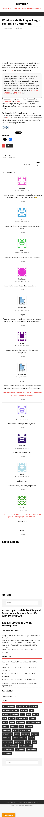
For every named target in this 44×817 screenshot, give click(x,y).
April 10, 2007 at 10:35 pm (22, 448)
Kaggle (32, 718)
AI (3, 706)
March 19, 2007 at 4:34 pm (22, 310)
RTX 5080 (7, 93)
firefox (24, 710)
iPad (4, 718)
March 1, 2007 (8, 28)
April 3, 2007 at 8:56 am (22, 377)
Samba (17, 734)
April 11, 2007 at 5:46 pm (22, 476)
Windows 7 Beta (26, 746)
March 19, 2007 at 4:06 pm (22, 281)
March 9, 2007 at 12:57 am (22, 190)
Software (6, 738)
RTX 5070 (17, 93)
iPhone (11, 718)
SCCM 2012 (25, 734)
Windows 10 (31, 750)
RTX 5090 (34, 90)
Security (35, 734)
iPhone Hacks (22, 718)
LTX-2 (12, 722)
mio (21, 726)
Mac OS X (14, 726)
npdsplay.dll (6, 101)
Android (10, 706)
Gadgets (15, 714)
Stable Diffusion (19, 738)
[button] (41, 14)
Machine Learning (33, 722)
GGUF (22, 714)
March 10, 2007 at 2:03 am (22, 222)
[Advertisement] (22, 47)
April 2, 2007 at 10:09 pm (22, 346)
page (12, 70)
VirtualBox (19, 742)
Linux (5, 722)
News (15, 730)
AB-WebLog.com (28, 805)
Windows (13, 746)
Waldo (22, 445)
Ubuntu (31, 738)
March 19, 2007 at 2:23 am (22, 253)
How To (35, 714)
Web (34, 742)
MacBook (20, 722)
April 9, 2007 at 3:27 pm (22, 419)
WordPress (7, 754)
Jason (22, 343)
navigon (29, 726)
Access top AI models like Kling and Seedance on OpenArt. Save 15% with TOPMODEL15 (21, 613)
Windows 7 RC (8, 750)
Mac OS (5, 726)
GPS (28, 714)
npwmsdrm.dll (20, 101)
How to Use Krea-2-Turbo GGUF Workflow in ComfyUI (21, 640)
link (7, 118)
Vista (9, 146)
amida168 (18, 28)
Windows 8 (20, 750)
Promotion (7, 734)
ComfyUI (34, 706)
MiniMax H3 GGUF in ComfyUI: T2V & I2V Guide (18, 643)
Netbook (6, 730)
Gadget (6, 714)
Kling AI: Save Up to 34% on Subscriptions (17, 624)
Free (31, 710)
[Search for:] (22, 603)
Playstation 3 (25, 730)
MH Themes (34, 802)
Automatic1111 (22, 706)
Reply (23, 201)
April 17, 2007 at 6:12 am (22, 510)
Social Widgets (14, 805)
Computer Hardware (10, 710)
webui (5, 746)
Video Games (7, 742)
